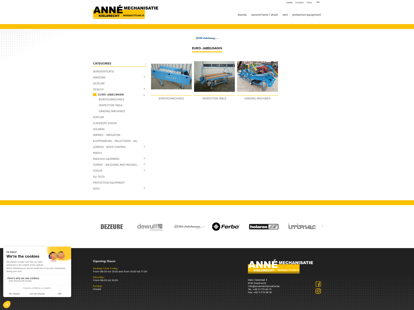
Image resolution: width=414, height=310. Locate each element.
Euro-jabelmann (111, 94)
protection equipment (306, 14)
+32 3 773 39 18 (262, 292)
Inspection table (111, 105)
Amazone (99, 77)
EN (317, 2)
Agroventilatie (103, 71)
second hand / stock (264, 14)
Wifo (96, 188)
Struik (97, 170)
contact (299, 2)
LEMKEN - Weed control (109, 147)
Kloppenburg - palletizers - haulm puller (120, 141)
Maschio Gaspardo (106, 159)
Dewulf (98, 89)
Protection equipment (109, 182)
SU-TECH (99, 176)
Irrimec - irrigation (106, 135)
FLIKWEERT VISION (105, 123)
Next (211, 226)
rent (285, 14)
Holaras (99, 129)
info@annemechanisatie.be (263, 286)
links (309, 2)
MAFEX (97, 153)
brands (242, 14)
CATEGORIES (102, 63)
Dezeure (99, 83)
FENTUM (98, 117)
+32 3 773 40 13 (262, 289)
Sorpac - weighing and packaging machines (120, 164)
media (289, 2)
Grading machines (112, 111)
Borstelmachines (111, 99)
